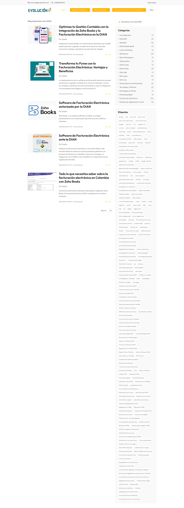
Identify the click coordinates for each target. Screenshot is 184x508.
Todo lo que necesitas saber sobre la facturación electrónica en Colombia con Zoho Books (84, 177)
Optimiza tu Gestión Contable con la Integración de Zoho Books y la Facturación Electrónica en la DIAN (83, 30)
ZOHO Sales (124, 65)
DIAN (138, 278)
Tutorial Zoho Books (138, 378)
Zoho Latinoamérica (125, 172)
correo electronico (141, 121)
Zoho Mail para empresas (126, 396)
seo (135, 264)
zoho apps (146, 179)
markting (121, 135)
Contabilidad (146, 278)
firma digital (122, 220)
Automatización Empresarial (127, 256)
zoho (131, 176)
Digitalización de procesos (126, 481)
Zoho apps (124, 76)
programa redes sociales (126, 150)
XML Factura (140, 356)
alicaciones (139, 157)
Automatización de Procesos (127, 242)
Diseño (64, 39)
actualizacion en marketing (127, 187)
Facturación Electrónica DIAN (128, 275)
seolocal (140, 264)
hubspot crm (141, 124)
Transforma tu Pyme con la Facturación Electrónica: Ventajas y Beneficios (83, 67)
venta (149, 205)
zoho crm (128, 124)
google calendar (146, 161)
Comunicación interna (125, 223)
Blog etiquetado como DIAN (39, 21)
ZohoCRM (123, 39)
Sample (121, 117)
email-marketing (126, 50)
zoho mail (133, 117)
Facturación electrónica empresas (129, 323)
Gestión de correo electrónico (128, 440)
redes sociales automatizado (127, 154)
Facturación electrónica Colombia (129, 289)
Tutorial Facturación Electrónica (128, 367)
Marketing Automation (126, 411)
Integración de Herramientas (127, 234)
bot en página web (138, 216)
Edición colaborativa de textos (143, 451)
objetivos (121, 205)
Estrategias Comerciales (126, 238)
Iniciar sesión (152, 3)
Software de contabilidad (142, 381)
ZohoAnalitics (125, 61)
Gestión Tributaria (144, 370)
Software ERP (134, 484)
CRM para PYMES (139, 407)
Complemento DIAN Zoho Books (128, 359)
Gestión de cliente (144, 422)
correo (149, 132)
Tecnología (136, 282)
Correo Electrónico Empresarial (128, 389)
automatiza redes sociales (126, 157)
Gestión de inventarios (125, 414)
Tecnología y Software (128, 87)
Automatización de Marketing (131, 83)
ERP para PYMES (124, 425)
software (138, 179)
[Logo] (40, 10)
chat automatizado (137, 212)
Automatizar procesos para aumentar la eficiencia (134, 477)
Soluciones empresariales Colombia (129, 304)
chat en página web (125, 216)
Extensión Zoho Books (125, 370)
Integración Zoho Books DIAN (128, 286)
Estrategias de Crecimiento (127, 253)
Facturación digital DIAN (126, 334)
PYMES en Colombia (145, 275)
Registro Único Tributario (126, 352)
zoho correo (141, 117)
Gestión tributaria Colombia (127, 308)
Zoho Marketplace (126, 57)
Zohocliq (147, 223)
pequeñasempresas (139, 132)
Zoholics (146, 172)
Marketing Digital (126, 95)
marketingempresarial (125, 267)
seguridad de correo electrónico (128, 492)
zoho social (131, 143)
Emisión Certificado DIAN (126, 341)
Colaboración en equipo (142, 447)
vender (128, 205)
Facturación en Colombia (126, 356)
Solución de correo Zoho (126, 392)
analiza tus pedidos (124, 198)
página (130, 209)
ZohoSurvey (134, 227)
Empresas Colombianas (126, 363)
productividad (138, 223)
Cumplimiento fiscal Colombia (128, 297)
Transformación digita (143, 481)
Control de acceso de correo (127, 455)
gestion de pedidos (144, 190)
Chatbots (138, 488)
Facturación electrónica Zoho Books (129, 301)
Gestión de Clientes (144, 234)
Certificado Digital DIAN (143, 334)
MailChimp (148, 157)
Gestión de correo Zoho (143, 396)
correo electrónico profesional (128, 495)
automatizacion (123, 176)
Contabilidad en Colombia (126, 278)
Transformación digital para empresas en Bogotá (133, 470)
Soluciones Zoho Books (126, 315)
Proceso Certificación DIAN (127, 345)
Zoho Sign (123, 72)
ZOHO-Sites (124, 68)
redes (145, 139)
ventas (138, 201)
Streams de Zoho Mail (125, 451)
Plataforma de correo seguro (128, 444)
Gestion (121, 231)
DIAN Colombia (123, 385)
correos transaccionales (126, 201)
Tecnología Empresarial (145, 256)
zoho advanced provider (126, 179)
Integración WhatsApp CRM (143, 411)
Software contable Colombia (127, 326)
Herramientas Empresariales (127, 245)
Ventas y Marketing (142, 249)
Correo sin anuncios (125, 458)
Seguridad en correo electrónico (128, 462)
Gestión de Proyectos (125, 264)
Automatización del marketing (128, 422)
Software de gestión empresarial (129, 429)
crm (134, 124)
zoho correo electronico (126, 121)
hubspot (121, 124)
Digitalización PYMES (125, 407)
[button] (105, 211)
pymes (129, 132)
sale (120, 209)
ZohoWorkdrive (123, 227)
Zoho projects (137, 172)
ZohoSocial (124, 54)
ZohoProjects (144, 227)
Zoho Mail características (141, 400)
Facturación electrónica (129, 98)
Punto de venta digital (141, 414)
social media (122, 143)
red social (140, 143)
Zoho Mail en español (125, 400)
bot (124, 209)
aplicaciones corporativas (126, 165)
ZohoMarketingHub (127, 46)
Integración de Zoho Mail (126, 466)
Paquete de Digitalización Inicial (128, 403)
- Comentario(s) (77, 54)
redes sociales (137, 139)
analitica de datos (124, 194)
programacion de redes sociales (128, 146)
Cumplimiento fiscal (136, 385)
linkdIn (137, 161)
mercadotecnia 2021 (125, 139)
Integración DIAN (134, 374)
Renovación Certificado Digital (128, 337)
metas (150, 201)
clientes (144, 201)
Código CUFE (123, 374)
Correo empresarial (145, 440)
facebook (148, 143)
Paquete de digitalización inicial (132, 102)
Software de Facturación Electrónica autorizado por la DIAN (84, 104)
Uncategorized (125, 35)
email (128, 135)
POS (135, 370)
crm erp (121, 128)
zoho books (138, 271)
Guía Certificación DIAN (143, 352)
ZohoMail (123, 43)
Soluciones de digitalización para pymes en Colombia (134, 473)
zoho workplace (140, 176)
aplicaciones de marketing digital (129, 168)
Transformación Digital (135, 260)
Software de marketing (126, 488)
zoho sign (131, 220)
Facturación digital (124, 378)
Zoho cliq (123, 80)
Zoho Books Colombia (145, 312)
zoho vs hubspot (130, 128)
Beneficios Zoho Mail (142, 392)
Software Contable (124, 282)
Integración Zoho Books (126, 381)
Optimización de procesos (126, 433)
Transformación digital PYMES (140, 425)
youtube (131, 161)
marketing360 (139, 267)
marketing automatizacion (127, 183)
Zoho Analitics (136, 198)
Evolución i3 (122, 260)
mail (127, 117)
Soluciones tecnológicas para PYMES (130, 436)
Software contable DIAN (126, 293)
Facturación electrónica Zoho (128, 330)
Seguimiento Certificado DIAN (128, 348)
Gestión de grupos (143, 455)
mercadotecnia (136, 135)
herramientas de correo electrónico (129, 499)
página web (137, 209)
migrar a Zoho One (146, 168)
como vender (137, 205)
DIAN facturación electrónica (127, 312)
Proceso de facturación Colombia (129, 319)
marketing (122, 132)
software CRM (123, 484)
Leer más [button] (108, 54)
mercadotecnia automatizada (128, 190)
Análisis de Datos (146, 231)
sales (144, 205)
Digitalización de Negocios (127, 249)
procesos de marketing (144, 183)
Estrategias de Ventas (128, 91)
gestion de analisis (137, 194)
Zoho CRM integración (125, 447)
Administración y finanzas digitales (129, 418)
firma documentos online (143, 220)
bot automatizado (124, 212)
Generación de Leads (132, 231)
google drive (122, 161)
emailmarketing (142, 128)
